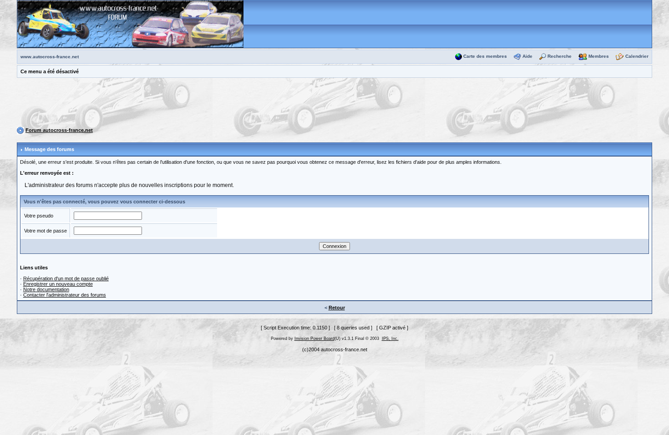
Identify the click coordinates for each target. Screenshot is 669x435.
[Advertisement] (334, 103)
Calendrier (637, 56)
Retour (337, 307)
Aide (527, 56)
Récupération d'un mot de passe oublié (66, 278)
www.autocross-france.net (49, 56)
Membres (598, 56)
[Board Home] (130, 23)
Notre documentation (46, 289)
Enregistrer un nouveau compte (58, 284)
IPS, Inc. (390, 338)
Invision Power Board (314, 338)
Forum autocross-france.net (59, 130)
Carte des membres (485, 56)
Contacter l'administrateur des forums (64, 295)
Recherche (559, 56)
